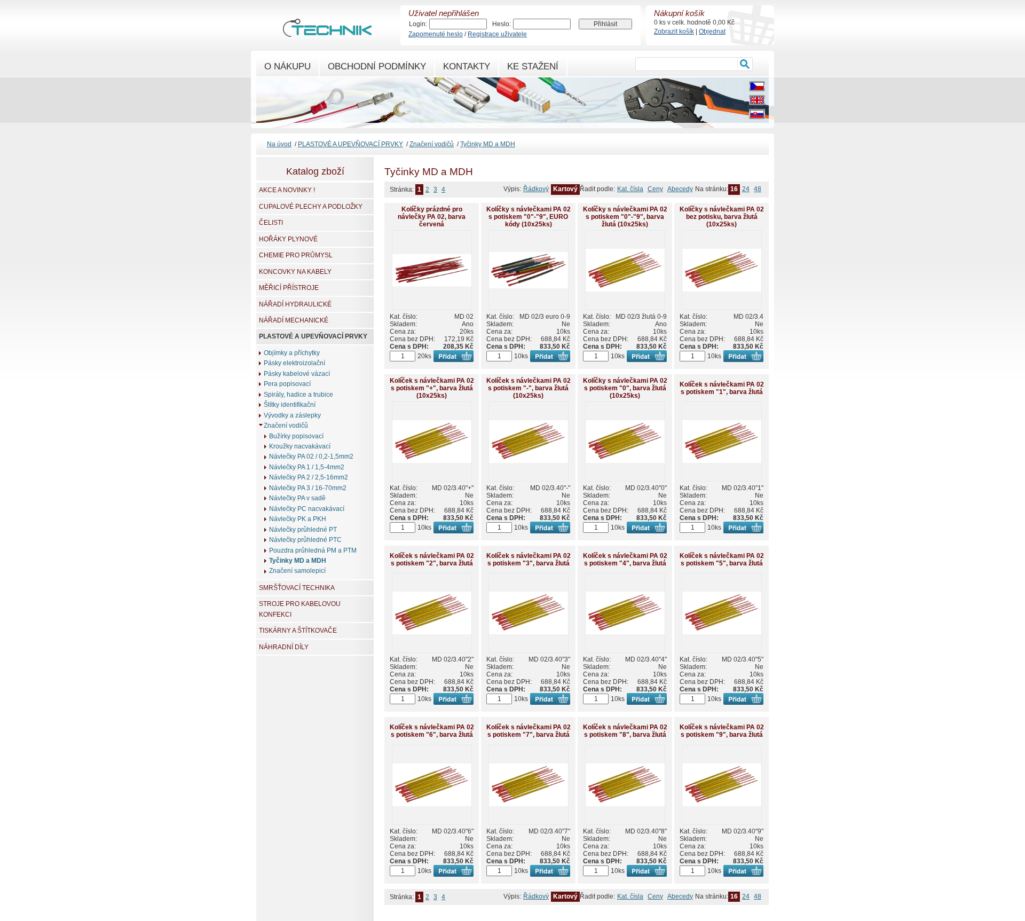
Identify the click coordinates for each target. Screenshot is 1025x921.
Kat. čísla (630, 189)
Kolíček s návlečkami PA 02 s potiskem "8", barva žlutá (625, 730)
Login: (418, 24)
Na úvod (279, 144)
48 (757, 189)
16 (734, 189)
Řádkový (536, 189)
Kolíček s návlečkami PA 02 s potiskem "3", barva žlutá (528, 559)
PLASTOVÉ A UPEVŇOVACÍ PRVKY (350, 144)
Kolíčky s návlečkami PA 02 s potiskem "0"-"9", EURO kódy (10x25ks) (528, 217)
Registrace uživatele (497, 34)
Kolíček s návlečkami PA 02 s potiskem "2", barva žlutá (432, 559)
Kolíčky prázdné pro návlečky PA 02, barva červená (432, 217)
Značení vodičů (431, 144)
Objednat (712, 31)
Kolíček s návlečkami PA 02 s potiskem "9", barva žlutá (722, 730)
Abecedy (680, 189)
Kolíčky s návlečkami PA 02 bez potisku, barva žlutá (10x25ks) (722, 217)
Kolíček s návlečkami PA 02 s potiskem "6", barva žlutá (432, 730)
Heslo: (501, 24)
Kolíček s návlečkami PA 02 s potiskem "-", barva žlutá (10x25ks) (528, 388)
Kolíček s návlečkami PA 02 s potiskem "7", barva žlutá (528, 730)
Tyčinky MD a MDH (487, 144)
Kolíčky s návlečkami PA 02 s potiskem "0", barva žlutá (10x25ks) (625, 388)
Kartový (565, 189)
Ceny (655, 189)
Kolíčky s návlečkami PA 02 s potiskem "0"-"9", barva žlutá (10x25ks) (625, 217)
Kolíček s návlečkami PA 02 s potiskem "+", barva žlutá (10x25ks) (432, 388)
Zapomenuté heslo (435, 34)
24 (746, 189)
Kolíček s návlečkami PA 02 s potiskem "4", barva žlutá (625, 559)
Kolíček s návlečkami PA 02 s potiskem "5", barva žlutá (722, 559)
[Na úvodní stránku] (327, 32)
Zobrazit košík (674, 31)
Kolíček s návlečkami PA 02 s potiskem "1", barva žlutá (722, 388)
